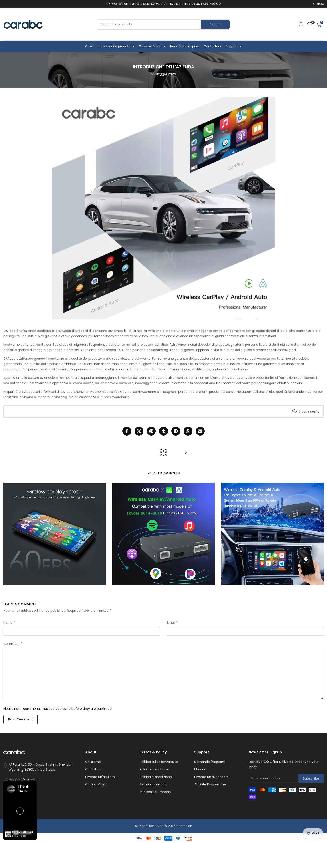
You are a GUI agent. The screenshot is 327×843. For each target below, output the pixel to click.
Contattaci (93, 769)
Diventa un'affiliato (100, 777)
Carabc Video (95, 784)
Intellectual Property (155, 792)
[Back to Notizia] (163, 452)
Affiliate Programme (210, 784)
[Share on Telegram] (175, 431)
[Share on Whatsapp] (188, 431)
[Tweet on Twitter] (139, 431)
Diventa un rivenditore (211, 777)
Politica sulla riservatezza (159, 762)
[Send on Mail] (200, 431)
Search (215, 24)
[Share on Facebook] (126, 431)
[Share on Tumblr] (163, 431)
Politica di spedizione (156, 777)
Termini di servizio (153, 784)
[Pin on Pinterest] (151, 431)
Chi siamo (93, 762)
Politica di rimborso (154, 769)
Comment (12, 643)
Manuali (200, 769)
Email (172, 622)
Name (9, 622)
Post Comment (20, 719)
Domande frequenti (209, 762)
